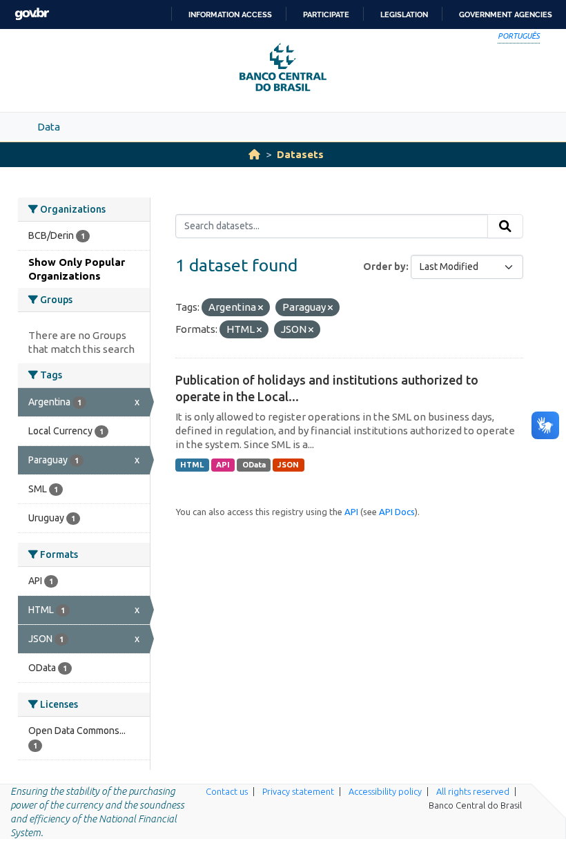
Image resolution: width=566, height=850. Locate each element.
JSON (288, 465)
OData (254, 465)
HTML (192, 465)
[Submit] (505, 226)
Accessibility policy (385, 791)
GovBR (31, 14)
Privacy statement (298, 791)
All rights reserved (472, 791)
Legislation (404, 14)
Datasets (300, 154)
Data (48, 127)
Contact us (227, 791)
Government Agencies (505, 14)
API (223, 465)
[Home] (254, 154)
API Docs (397, 511)
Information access (230, 14)
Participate (326, 14)
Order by (384, 266)
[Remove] (260, 308)
